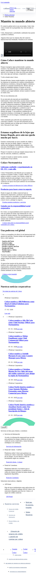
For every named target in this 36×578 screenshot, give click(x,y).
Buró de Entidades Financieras (18, 567)
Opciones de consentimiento (18, 571)
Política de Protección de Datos (18, 559)
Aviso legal (18, 555)
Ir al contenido (5, 2)
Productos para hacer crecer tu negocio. (16, 189)
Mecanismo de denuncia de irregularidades (18, 563)
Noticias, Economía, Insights (30, 504)
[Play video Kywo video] (2, 55)
